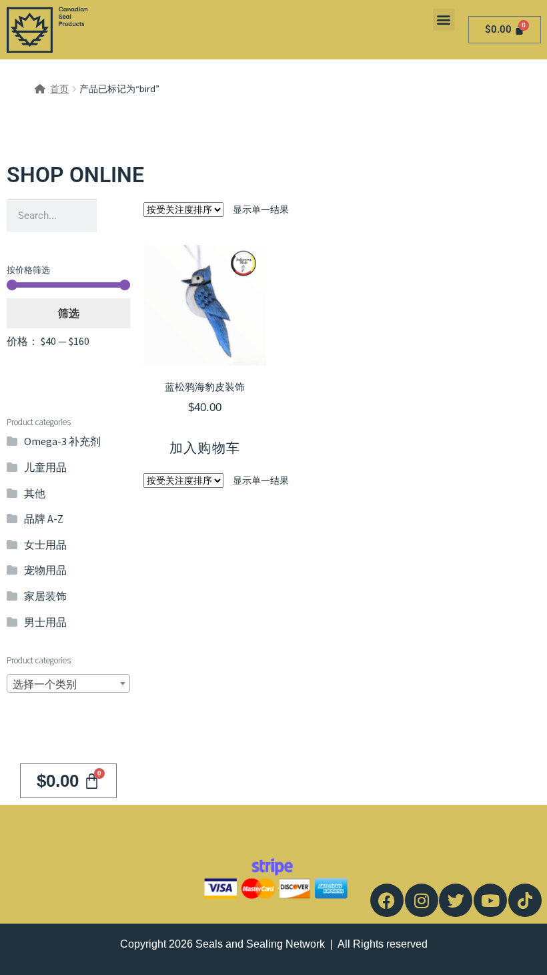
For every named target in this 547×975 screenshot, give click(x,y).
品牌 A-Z (43, 518)
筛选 (68, 313)
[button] (444, 20)
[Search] (113, 215)
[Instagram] (421, 900)
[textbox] (68, 684)
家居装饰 (45, 596)
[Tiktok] (525, 900)
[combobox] (68, 683)
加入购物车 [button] (205, 447)
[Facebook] (387, 900)
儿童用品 (45, 467)
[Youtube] (490, 900)
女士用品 (45, 544)
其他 (34, 493)
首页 (59, 89)
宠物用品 (45, 570)
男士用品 (45, 622)
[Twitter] (455, 900)
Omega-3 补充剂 (62, 441)
